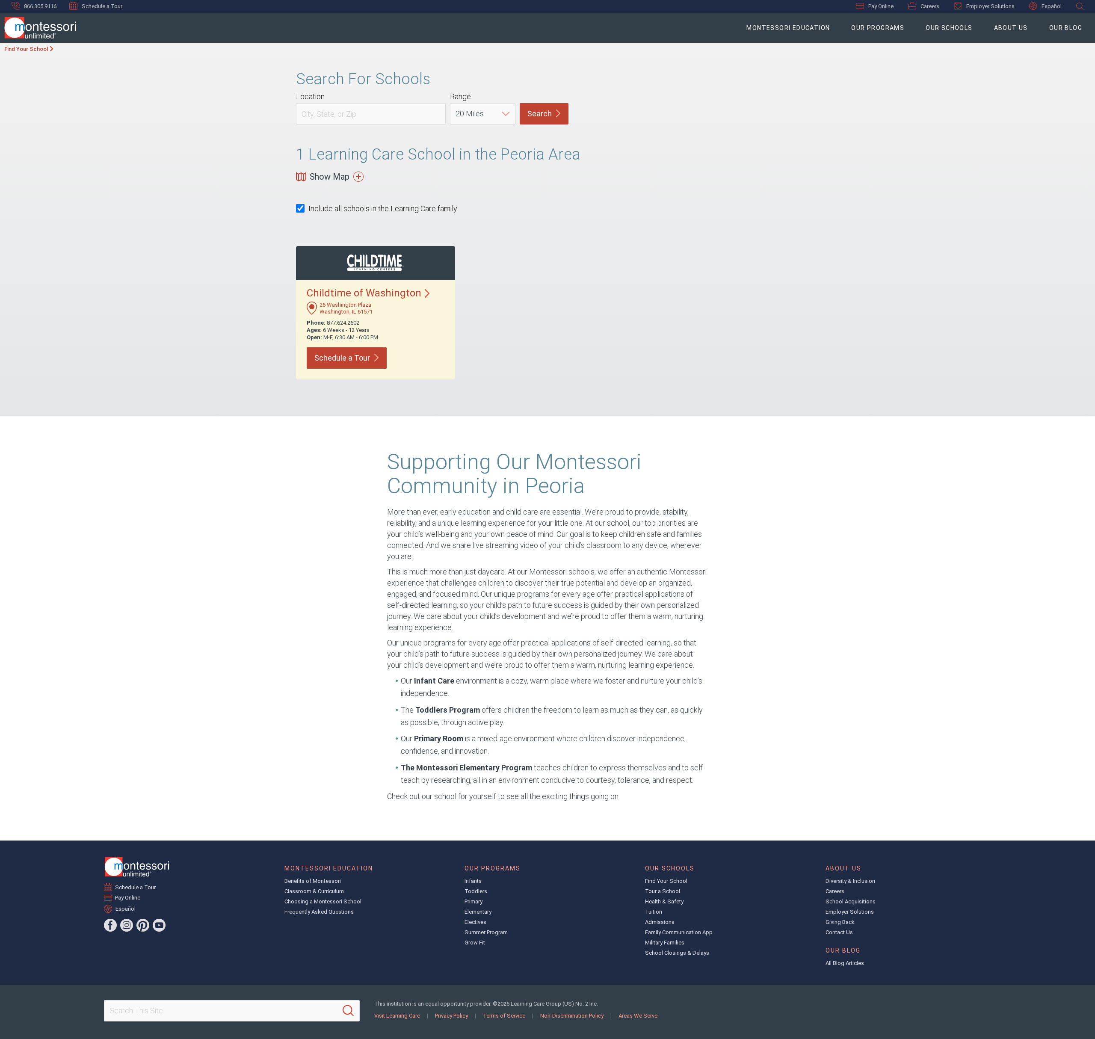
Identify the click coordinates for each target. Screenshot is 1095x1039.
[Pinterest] (142, 925)
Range (460, 96)
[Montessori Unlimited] (38, 28)
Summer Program (486, 932)
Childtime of (364, 293)
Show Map (330, 177)
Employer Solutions (990, 6)
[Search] (348, 1010)
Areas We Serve (638, 1015)
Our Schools (949, 27)
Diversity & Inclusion (850, 881)
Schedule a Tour (102, 6)
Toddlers (476, 891)
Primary (473, 901)
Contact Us (839, 932)
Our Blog (1065, 27)
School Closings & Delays (677, 953)
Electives (475, 922)
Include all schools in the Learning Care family (382, 208)
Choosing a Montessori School (322, 901)
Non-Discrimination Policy (572, 1015)
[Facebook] (110, 925)
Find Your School (26, 49)
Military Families (664, 942)
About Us (1011, 27)
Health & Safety (664, 901)
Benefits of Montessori (312, 881)
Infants (473, 881)
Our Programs (877, 27)
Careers (929, 6)
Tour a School (662, 891)
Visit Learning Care (397, 1015)
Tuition (653, 912)
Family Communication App (679, 932)
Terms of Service (504, 1015)
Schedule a (342, 357)
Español (1052, 6)
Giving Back (840, 922)
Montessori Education (788, 27)
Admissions (660, 922)
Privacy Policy (451, 1015)
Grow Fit (475, 942)
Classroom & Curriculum (314, 891)
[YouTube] (159, 925)
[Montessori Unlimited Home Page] (137, 866)
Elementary (478, 912)
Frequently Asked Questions (319, 912)
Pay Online (881, 6)
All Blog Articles (845, 963)
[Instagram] (126, 925)
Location (310, 96)
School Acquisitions (851, 901)
